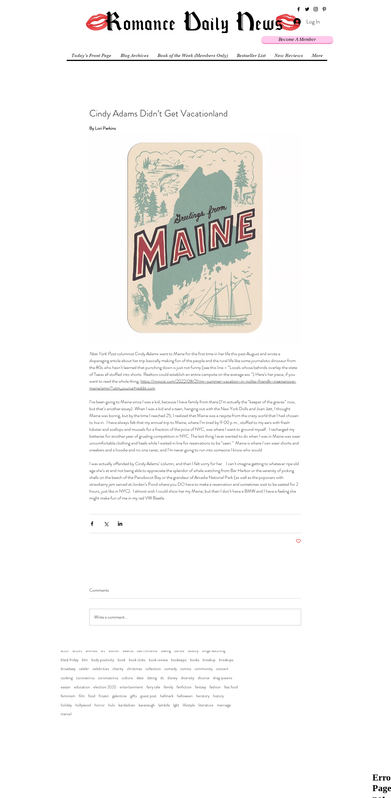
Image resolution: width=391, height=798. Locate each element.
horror (99, 705)
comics (185, 668)
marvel (66, 714)
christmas (134, 668)
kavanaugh (147, 705)
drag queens (222, 678)
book (121, 660)
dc (162, 678)
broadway (68, 668)
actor (65, 650)
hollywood (83, 705)
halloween (185, 696)
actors (77, 650)
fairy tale (153, 687)
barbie (179, 650)
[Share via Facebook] (92, 523)
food (91, 696)
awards (128, 650)
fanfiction (184, 687)
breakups (226, 660)
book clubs (137, 660)
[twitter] (307, 9)
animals (91, 650)
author (114, 650)
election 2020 (104, 687)
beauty (193, 650)
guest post (148, 696)
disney (172, 678)
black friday (69, 660)
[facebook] (298, 9)
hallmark (166, 696)
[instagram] (316, 9)
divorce (204, 678)
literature (206, 705)
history (218, 696)
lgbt (176, 705)
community (204, 668)
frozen (104, 696)
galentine (119, 696)
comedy (170, 668)
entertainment (131, 687)
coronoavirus (108, 678)
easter (66, 687)
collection (153, 668)
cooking (67, 678)
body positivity (102, 660)
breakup (209, 660)
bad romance (147, 650)
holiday (66, 705)
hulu (111, 705)
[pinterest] (324, 9)
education (82, 687)
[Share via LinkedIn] (120, 523)
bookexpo (179, 660)
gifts (133, 696)
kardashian (127, 705)
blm (85, 660)
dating (152, 678)
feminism (68, 696)
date (140, 678)
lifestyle (189, 705)
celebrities (100, 668)
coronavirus (85, 678)
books (194, 660)
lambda (164, 705)
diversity (187, 678)
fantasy (200, 687)
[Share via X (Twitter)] (106, 523)
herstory (203, 696)
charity (117, 668)
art (103, 650)
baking (166, 650)
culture (127, 678)
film (82, 696)
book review (158, 660)
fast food (231, 687)
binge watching (213, 650)
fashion (215, 687)
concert (222, 668)
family (168, 687)
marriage (224, 705)
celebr (84, 668)
